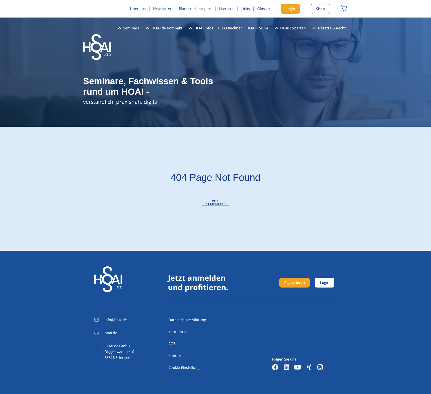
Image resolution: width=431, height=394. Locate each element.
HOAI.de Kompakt (167, 28)
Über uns (138, 8)
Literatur (226, 8)
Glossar (263, 8)
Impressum (178, 331)
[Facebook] (275, 367)
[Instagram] (320, 367)
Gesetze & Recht (332, 28)
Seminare (131, 28)
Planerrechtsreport (195, 8)
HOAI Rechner (230, 28)
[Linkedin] (286, 367)
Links (245, 8)
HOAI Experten (293, 28)
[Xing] (309, 367)
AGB (172, 343)
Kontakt (175, 355)
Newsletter (162, 8)
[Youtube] (298, 367)
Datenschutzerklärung (187, 319)
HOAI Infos (203, 28)
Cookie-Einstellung (184, 367)
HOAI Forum (257, 28)
